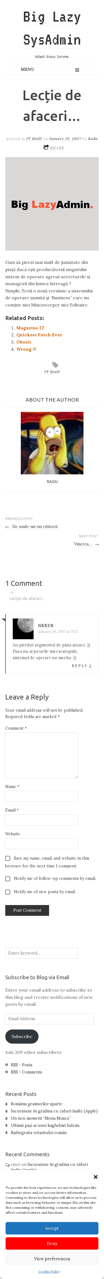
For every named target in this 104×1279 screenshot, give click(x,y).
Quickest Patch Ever (39, 334)
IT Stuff (34, 138)
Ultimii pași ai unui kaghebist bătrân (45, 1125)
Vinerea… (86, 544)
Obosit (23, 342)
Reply (80, 665)
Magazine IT (30, 328)
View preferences (52, 1258)
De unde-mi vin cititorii (31, 526)
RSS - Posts (21, 1064)
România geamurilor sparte (36, 1103)
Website (12, 833)
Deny (52, 1243)
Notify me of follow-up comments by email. (55, 878)
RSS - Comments (26, 1072)
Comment (16, 728)
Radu (93, 138)
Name (12, 786)
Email (12, 810)
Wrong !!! (26, 349)
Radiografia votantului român (39, 1132)
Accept (52, 1228)
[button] (95, 1177)
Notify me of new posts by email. (45, 891)
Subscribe (22, 1036)
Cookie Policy (49, 1271)
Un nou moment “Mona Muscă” (41, 1118)
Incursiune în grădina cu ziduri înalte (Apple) (54, 1111)
